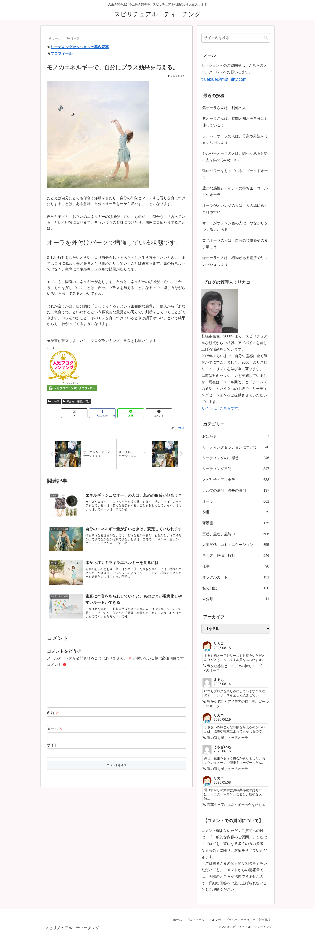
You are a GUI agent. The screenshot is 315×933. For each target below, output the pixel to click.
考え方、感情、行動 (78, 401)
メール (55, 729)
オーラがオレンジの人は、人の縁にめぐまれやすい (235, 209)
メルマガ (215, 919)
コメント (56, 665)
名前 (53, 713)
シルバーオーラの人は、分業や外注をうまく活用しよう (235, 139)
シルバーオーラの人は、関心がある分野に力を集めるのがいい (235, 156)
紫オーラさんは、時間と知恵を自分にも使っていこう (235, 122)
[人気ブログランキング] (63, 366)
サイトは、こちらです (219, 408)
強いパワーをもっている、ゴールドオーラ (235, 174)
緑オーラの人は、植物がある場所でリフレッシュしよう (235, 261)
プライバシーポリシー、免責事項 (247, 919)
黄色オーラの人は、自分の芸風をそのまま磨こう (235, 243)
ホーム (177, 919)
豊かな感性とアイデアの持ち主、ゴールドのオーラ (235, 191)
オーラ (55, 401)
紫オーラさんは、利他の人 (224, 108)
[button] (265, 37)
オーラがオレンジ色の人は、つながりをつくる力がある (235, 226)
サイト (52, 745)
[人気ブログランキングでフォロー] (72, 386)
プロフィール (61, 53)
